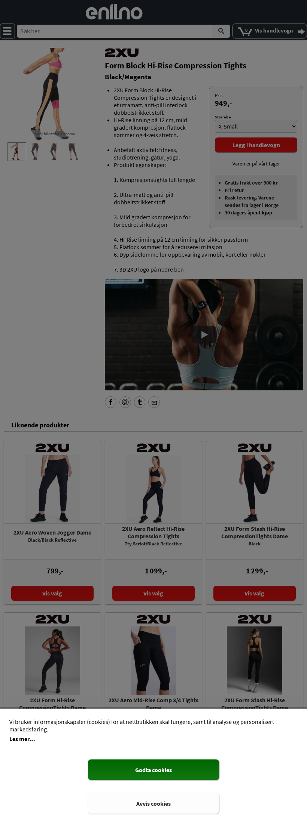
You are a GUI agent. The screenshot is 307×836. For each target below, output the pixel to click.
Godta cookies (153, 770)
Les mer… (22, 739)
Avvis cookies (153, 803)
